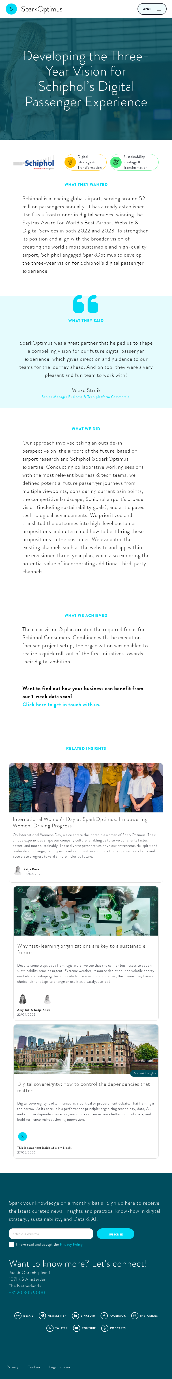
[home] (28, 9)
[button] (152, 9)
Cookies (34, 1367)
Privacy (13, 1367)
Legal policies (59, 1367)
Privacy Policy (71, 1244)
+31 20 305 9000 (27, 1292)
